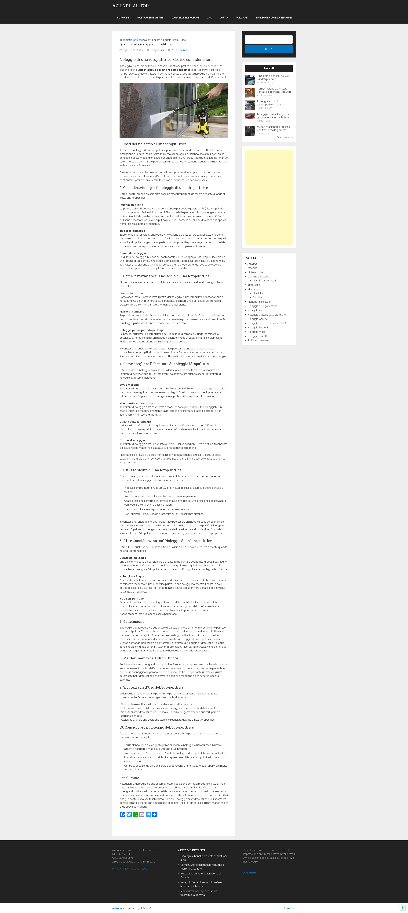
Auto (224, 17)
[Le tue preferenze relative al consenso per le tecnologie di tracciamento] (402, 907)
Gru (209, 17)
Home (125, 39)
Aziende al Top (130, 6)
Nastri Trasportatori (264, 280)
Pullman (242, 17)
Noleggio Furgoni (258, 327)
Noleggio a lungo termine (262, 306)
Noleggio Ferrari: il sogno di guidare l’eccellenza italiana (273, 116)
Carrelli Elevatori (185, 17)
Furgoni (123, 17)
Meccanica (254, 289)
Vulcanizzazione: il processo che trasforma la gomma (273, 128)
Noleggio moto (257, 331)
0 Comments (179, 50)
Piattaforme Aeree (150, 17)
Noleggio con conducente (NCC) (267, 323)
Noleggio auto (256, 310)
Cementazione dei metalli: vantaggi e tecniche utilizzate (274, 90)
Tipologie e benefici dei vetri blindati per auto (273, 77)
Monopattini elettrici (259, 301)
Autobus (253, 263)
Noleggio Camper (258, 318)
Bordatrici (258, 293)
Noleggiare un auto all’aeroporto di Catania (270, 103)
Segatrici (258, 297)
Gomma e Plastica (258, 276)
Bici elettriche (255, 272)
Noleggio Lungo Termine (274, 17)
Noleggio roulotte (258, 336)
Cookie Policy (139, 868)
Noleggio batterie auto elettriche (267, 314)
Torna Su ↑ (290, 908)
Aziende (252, 268)
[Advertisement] (269, 197)
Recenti (269, 68)
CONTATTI (249, 873)
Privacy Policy (120, 868)
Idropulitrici (136, 39)
